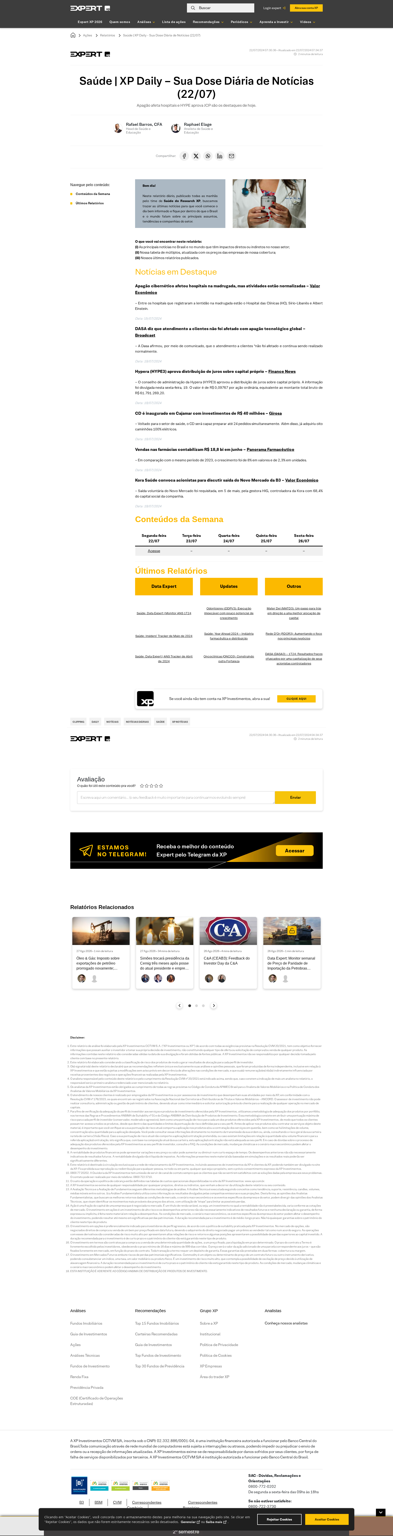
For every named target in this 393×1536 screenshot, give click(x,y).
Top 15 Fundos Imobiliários (157, 1323)
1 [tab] (189, 1005)
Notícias (112, 721)
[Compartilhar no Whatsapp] (208, 156)
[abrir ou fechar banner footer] (380, 1512)
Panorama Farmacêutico (270, 449)
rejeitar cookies (279, 1519)
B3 (81, 1502)
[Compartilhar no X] (196, 156)
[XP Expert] (90, 8)
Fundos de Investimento (90, 1366)
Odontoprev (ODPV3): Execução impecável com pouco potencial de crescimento (229, 613)
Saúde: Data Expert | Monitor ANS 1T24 (164, 613)
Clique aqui (297, 698)
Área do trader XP (214, 1376)
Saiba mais (214, 1522)
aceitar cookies (327, 1519)
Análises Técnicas (85, 1355)
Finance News (282, 371)
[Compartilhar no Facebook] (184, 156)
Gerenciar (188, 1522)
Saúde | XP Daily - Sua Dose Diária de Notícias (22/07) (161, 35)
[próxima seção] (213, 1005)
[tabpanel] (101, 953)
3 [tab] (203, 1005)
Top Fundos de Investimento (158, 1355)
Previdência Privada (86, 1387)
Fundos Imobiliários (86, 1323)
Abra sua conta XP (306, 8)
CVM (117, 1502)
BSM (98, 1502)
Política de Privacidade (219, 1344)
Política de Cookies (216, 1355)
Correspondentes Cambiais (144, 1505)
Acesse (154, 550)
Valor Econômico (301, 480)
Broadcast (145, 335)
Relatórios (107, 35)
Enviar (295, 797)
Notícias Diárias (137, 721)
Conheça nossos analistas (286, 1323)
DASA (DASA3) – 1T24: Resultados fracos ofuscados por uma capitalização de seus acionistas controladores (293, 658)
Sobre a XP (209, 1323)
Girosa (275, 413)
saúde (160, 721)
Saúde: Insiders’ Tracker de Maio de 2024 (163, 636)
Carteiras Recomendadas (156, 1334)
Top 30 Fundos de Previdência (159, 1366)
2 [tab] (196, 1005)
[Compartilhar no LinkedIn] (219, 156)
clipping (78, 721)
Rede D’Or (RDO (277, 634)
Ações (87, 35)
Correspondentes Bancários (200, 1505)
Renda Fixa (79, 1376)
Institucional (210, 1334)
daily (95, 721)
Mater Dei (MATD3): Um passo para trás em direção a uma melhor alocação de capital (294, 613)
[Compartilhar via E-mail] (231, 156)
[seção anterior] (179, 1005)
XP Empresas (211, 1366)
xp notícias (180, 721)
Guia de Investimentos (88, 1334)
